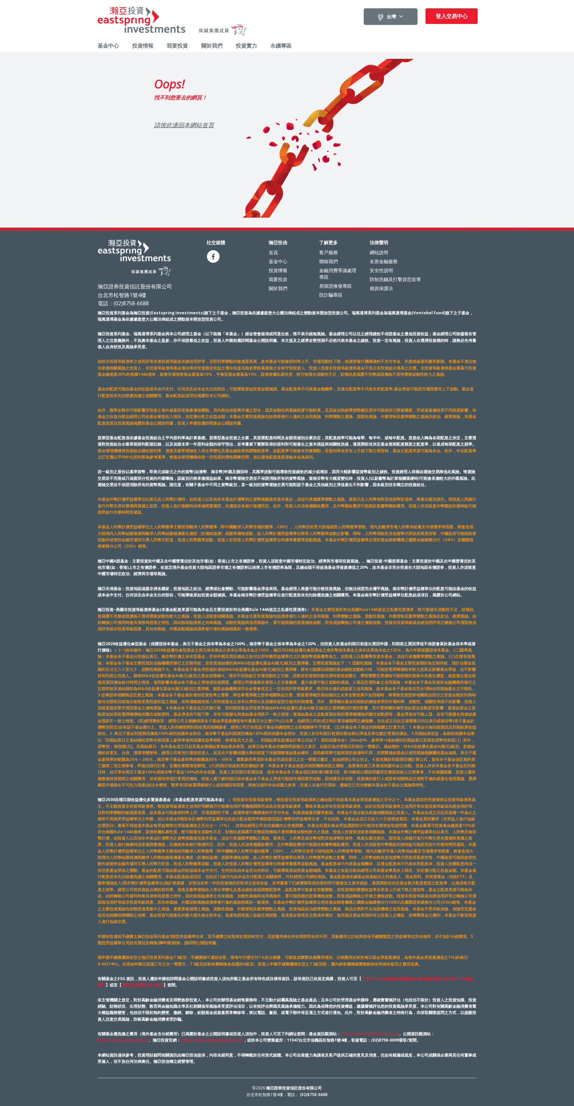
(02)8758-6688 (314, 1094)
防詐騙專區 (330, 295)
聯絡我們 (328, 261)
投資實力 (246, 45)
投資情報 (142, 45)
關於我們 (212, 45)
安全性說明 (381, 270)
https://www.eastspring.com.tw (212, 1040)
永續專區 (281, 45)
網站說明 (379, 252)
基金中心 (108, 45)
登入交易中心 (452, 16)
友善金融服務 (384, 261)
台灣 (391, 16)
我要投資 (177, 45)
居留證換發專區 (335, 286)
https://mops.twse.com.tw (123, 1040)
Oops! (169, 84)
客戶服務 (328, 252)
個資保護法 (381, 288)
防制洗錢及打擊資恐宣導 (395, 279)
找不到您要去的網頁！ (180, 97)
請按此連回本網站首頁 (184, 125)
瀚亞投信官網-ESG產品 (143, 985)
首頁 (273, 252)
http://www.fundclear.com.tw (370, 1034)
